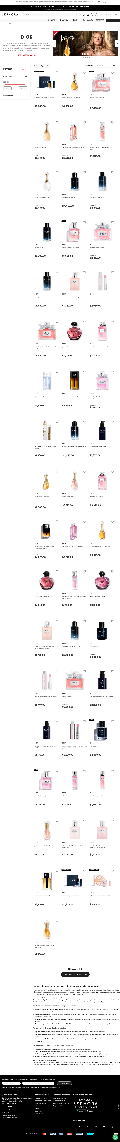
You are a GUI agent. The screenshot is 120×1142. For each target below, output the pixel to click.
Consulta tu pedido (40, 1098)
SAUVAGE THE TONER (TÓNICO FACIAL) (99, 446)
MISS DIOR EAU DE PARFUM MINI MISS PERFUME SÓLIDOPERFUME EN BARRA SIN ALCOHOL (100, 298)
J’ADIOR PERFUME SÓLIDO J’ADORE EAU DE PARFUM (45, 447)
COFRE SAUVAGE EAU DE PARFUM (70, 896)
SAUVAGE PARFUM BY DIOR (69, 197)
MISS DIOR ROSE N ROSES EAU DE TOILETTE (101, 347)
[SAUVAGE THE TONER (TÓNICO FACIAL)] (102, 431)
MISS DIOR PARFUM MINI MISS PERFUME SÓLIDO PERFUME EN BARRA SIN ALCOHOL (74, 747)
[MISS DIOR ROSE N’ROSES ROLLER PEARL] (74, 780)
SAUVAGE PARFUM (39, 247)
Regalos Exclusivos (8, 1115)
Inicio (4, 24)
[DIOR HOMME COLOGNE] (46, 381)
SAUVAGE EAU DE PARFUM (41, 297)
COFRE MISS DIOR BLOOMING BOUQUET (100, 896)
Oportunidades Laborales (61, 1103)
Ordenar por (89, 66)
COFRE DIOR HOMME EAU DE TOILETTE (44, 97)
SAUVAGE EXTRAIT (94, 746)
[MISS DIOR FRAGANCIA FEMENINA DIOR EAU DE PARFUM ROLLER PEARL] (102, 780)
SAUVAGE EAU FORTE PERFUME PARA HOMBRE (74, 446)
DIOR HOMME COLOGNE (40, 397)
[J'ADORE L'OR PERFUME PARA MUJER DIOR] (102, 531)
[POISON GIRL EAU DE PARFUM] (74, 331)
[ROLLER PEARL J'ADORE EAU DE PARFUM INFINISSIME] (46, 930)
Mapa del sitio (58, 1106)
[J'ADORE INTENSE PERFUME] (46, 481)
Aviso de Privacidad (59, 1101)
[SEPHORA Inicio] (10, 14)
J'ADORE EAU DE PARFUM (40, 147)
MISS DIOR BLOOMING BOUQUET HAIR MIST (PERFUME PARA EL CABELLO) (101, 847)
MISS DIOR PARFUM (67, 696)
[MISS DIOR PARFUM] (74, 680)
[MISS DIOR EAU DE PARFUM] (102, 82)
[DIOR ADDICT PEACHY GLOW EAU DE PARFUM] (74, 132)
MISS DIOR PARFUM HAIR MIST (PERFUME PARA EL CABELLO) (74, 298)
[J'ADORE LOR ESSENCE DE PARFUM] (74, 82)
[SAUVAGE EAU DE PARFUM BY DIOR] (74, 631)
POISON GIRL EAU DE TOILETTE (97, 596)
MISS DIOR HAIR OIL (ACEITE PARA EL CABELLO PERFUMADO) (73, 847)
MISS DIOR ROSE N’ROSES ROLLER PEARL (72, 796)
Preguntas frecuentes (41, 1103)
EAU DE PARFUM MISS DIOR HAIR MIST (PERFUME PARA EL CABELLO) (44, 647)
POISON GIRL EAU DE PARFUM (69, 347)
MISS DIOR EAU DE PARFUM (97, 97)
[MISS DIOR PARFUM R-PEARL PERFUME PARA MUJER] (102, 132)
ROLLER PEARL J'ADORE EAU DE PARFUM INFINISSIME (44, 946)
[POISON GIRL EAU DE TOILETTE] (102, 581)
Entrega (37, 1108)
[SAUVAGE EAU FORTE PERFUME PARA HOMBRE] (74, 431)
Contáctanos (38, 1114)
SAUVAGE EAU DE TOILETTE (97, 197)
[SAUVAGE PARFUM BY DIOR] (74, 182)
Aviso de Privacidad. (55, 1087)
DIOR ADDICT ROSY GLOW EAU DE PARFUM (72, 546)
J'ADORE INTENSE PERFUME (41, 496)
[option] (85, 43)
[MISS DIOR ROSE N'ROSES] (102, 481)
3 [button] (85, 57)
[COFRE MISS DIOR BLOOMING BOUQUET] (102, 880)
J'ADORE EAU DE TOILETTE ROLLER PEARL (44, 846)
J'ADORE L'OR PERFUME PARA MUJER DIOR (100, 546)
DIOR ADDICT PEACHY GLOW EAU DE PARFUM (73, 147)
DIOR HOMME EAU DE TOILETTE (42, 896)
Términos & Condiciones (42, 1101)
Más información (99, 2)
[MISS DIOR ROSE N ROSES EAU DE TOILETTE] (102, 331)
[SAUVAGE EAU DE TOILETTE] (102, 182)
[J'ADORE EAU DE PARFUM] (46, 132)
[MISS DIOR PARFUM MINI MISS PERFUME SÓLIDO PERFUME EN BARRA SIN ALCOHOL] (74, 730)
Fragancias (16, 24)
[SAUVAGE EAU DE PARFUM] (46, 281)
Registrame (65, 1083)
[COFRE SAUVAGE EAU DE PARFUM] (74, 880)
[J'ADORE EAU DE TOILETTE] (74, 481)
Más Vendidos (6, 1110)
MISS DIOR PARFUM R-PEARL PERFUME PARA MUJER (101, 148)
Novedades (6, 1112)
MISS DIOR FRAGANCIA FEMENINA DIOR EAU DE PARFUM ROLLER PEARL (102, 797)
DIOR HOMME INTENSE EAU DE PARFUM (72, 397)
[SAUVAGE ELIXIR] (102, 631)
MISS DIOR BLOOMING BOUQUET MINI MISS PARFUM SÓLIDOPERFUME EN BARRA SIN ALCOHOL (45, 697)
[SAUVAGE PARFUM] (46, 231)
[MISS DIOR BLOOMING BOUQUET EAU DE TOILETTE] (102, 381)
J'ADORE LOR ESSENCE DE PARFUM (71, 97)
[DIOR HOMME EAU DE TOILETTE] (46, 880)
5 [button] (89, 57)
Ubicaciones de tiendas (42, 1106)
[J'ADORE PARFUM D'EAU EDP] (46, 182)
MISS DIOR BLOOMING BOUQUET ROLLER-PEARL (46, 796)
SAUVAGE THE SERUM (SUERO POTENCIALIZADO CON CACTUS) (102, 697)
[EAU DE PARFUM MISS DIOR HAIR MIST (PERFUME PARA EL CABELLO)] (46, 631)
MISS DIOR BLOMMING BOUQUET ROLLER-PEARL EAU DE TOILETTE (74, 597)
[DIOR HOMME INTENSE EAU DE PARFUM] (74, 381)
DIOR (9, 24)
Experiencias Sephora (9, 1118)
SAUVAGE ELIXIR (94, 646)
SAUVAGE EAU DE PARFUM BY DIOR (71, 646)
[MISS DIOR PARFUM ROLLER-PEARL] (74, 231)
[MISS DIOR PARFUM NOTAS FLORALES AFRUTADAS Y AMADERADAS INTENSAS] (46, 331)
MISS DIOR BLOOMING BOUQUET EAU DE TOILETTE (100, 398)
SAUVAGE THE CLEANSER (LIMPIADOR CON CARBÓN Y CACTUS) (45, 747)
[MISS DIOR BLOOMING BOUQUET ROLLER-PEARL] (46, 780)
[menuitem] (6, 20)
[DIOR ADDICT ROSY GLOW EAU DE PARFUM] (74, 531)
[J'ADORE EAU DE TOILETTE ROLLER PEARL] (46, 830)
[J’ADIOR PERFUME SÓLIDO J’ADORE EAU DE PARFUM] (46, 431)
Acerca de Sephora (59, 1098)
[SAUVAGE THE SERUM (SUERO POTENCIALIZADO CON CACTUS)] (102, 680)
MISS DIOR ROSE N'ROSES (96, 496)
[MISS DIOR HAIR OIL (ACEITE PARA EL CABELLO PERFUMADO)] (74, 830)
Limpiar (24, 69)
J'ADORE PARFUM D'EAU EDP (41, 197)
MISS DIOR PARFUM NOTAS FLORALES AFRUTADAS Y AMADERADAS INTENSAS (46, 348)
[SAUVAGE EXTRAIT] (102, 730)
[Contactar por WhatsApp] (115, 1137)
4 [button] (87, 57)
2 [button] (83, 57)
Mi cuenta (108, 14)
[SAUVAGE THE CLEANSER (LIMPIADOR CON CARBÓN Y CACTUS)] (46, 730)
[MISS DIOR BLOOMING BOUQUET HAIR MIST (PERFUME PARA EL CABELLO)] (102, 830)
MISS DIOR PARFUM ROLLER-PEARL (70, 247)
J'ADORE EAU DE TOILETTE (68, 496)
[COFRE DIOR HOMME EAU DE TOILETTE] (46, 82)
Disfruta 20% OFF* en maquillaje (46, 6)
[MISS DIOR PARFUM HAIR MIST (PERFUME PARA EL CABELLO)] (74, 281)
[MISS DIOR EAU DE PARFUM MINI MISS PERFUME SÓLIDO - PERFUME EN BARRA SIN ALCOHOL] (102, 281)
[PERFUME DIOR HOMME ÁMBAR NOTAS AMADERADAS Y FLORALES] (46, 531)
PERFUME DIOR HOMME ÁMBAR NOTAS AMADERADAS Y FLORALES (44, 547)
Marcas (113, 20)
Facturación (38, 1111)
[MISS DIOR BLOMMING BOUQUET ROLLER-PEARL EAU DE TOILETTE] (74, 581)
